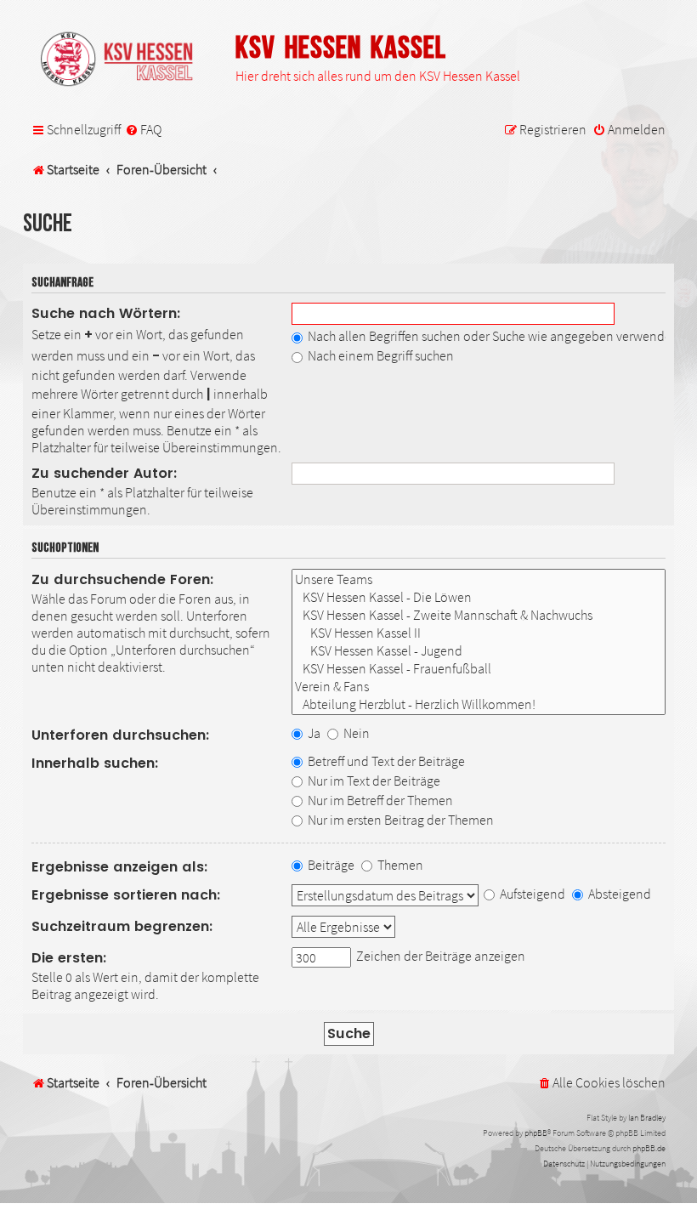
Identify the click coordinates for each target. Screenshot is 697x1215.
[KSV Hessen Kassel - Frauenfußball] (478, 669)
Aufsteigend (531, 893)
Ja (312, 732)
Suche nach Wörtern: (106, 313)
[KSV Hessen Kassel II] (478, 633)
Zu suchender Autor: (104, 473)
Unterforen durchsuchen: (120, 735)
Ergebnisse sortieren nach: (126, 895)
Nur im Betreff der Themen (379, 800)
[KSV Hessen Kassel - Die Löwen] (478, 597)
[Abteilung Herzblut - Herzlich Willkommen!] (478, 704)
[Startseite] (125, 60)
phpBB (535, 1132)
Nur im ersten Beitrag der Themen (399, 819)
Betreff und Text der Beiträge (385, 760)
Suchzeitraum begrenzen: (122, 926)
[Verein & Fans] (478, 687)
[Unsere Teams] (478, 579)
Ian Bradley (647, 1117)
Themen (399, 864)
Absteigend (618, 893)
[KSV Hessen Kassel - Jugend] (478, 651)
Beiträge (329, 864)
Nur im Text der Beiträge (372, 780)
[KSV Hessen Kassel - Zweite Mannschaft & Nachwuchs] (478, 615)
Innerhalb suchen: (95, 763)
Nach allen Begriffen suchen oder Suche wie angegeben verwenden (492, 335)
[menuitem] (143, 130)
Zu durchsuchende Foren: (122, 579)
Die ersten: (69, 958)
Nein (355, 732)
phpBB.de (649, 1148)
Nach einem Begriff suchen (379, 355)
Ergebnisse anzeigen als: (119, 867)
